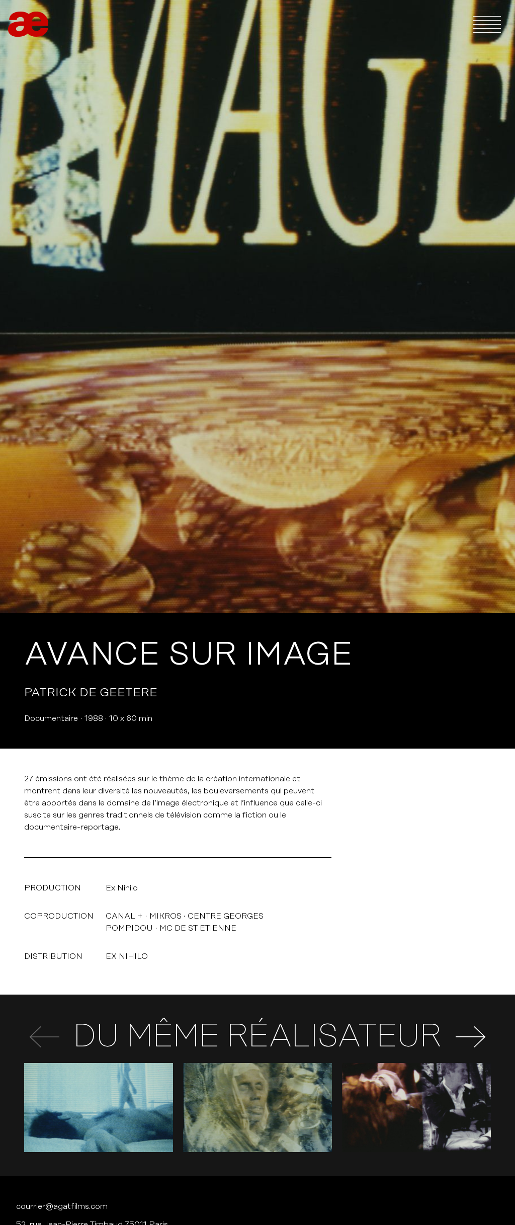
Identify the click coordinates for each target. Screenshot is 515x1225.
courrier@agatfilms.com (62, 1206)
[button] (471, 1037)
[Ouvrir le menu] (487, 24)
